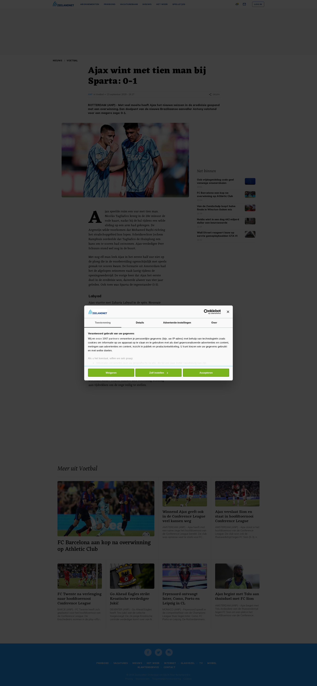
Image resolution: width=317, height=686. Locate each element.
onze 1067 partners (107, 338)
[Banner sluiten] (228, 312)
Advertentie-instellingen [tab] (177, 322)
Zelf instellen (156, 372)
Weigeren (111, 372)
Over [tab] (214, 322)
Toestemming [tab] (103, 322)
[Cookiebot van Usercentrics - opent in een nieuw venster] (206, 311)
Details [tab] (140, 322)
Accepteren (206, 372)
